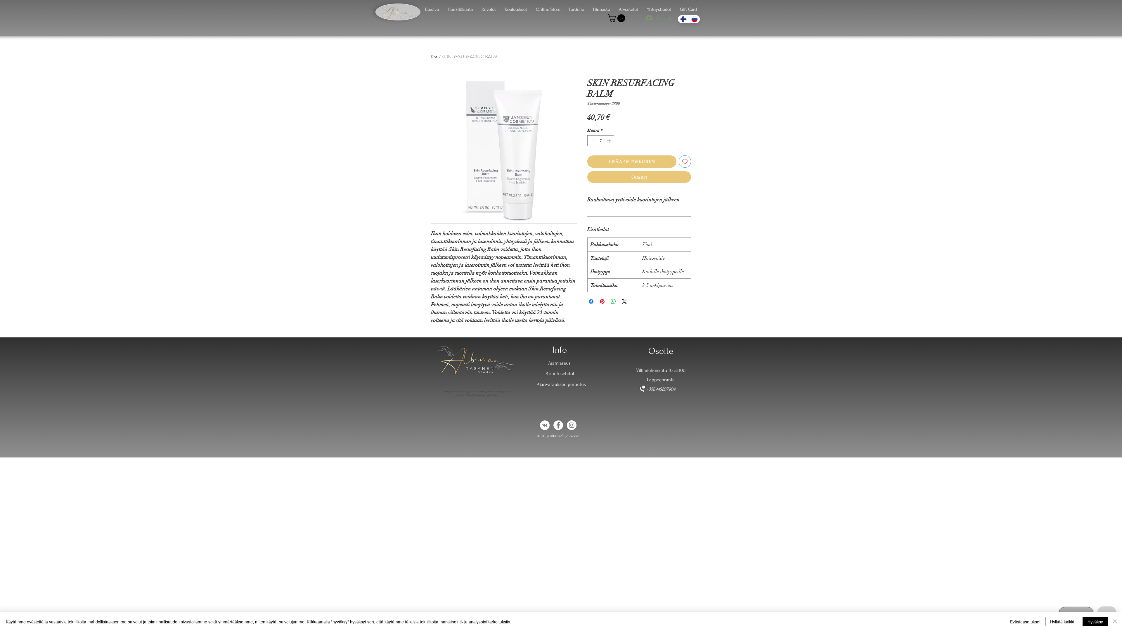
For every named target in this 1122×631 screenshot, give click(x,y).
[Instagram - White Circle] (571, 425)
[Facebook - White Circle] (558, 425)
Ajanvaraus (559, 363)
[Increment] (609, 141)
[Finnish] (683, 19)
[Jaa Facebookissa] (591, 301)
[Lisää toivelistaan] (685, 161)
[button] (617, 18)
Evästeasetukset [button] (1025, 622)
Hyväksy (1095, 622)
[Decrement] (591, 141)
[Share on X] (624, 301)
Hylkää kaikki (1062, 622)
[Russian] (694, 19)
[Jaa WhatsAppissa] (613, 301)
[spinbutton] (600, 141)
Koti (434, 56)
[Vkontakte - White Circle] (545, 425)
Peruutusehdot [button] (560, 373)
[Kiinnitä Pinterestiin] (602, 301)
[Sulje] (1114, 621)
